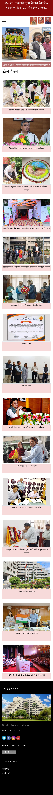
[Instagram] (13, 738)
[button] (4, 19)
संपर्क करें (6, 773)
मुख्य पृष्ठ (5, 769)
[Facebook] (9, 738)
